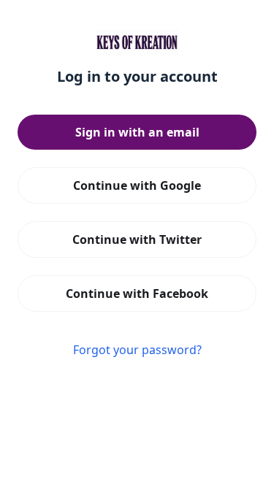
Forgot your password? (137, 350)
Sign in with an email (137, 132)
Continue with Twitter (137, 239)
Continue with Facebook (137, 293)
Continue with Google (137, 185)
